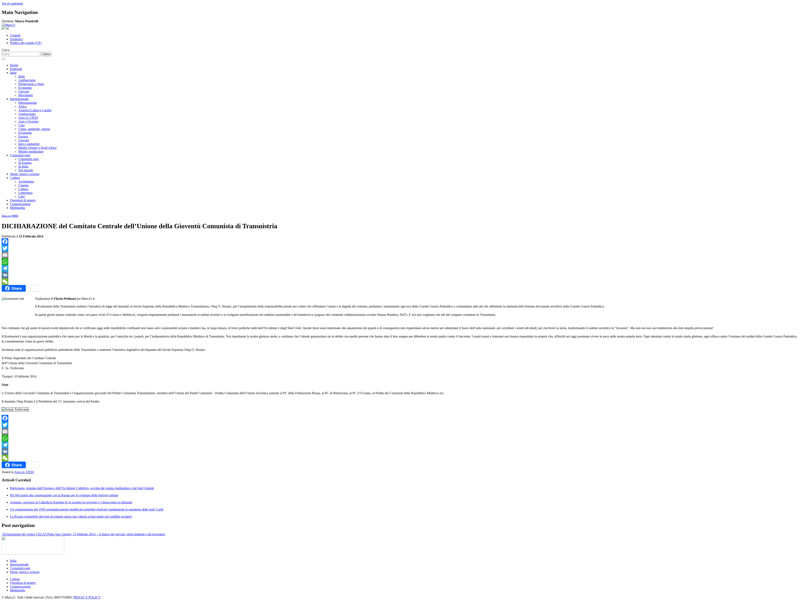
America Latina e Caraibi (34, 110)
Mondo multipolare (31, 151)
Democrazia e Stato (31, 84)
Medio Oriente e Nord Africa (37, 147)
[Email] (400, 255)
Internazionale (19, 99)
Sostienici (16, 39)
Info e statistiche (29, 144)
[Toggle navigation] (3, 59)
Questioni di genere (23, 200)
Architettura (26, 181)
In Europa (24, 162)
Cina (21, 125)
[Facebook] (400, 241)
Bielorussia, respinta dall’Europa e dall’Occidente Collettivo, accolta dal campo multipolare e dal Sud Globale (82, 488)
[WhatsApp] (400, 261)
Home (14, 65)
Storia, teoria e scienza (24, 174)
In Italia (23, 166)
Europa (23, 136)
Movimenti (25, 95)
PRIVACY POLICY (87, 597)
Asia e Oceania (28, 121)
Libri (21, 196)
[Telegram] (400, 268)
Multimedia (17, 208)
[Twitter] (400, 248)
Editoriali (16, 69)
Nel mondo (25, 170)
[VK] (400, 275)
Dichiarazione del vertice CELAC (24, 534)
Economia (25, 87)
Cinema (23, 185)
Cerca (5, 50)
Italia (13, 72)
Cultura (15, 177)
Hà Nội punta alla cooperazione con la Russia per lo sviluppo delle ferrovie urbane (64, 495)
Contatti (15, 35)
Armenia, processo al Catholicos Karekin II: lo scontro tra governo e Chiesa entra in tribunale (71, 502)
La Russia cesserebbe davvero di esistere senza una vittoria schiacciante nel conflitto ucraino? (71, 516)
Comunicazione (20, 204)
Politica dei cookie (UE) (26, 43)
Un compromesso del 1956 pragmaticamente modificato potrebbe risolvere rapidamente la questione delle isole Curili (86, 509)
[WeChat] (400, 281)
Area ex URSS (28, 117)
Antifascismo (27, 80)
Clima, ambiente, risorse (34, 129)
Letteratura (25, 192)
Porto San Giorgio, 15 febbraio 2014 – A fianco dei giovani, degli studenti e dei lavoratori (106, 534)
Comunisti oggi (20, 155)
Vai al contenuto (12, 3)
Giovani (23, 91)
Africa (22, 106)
